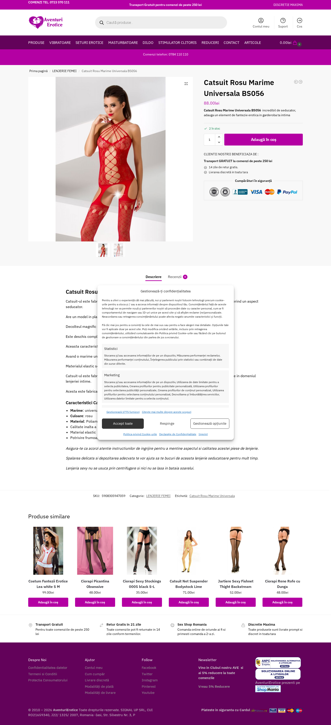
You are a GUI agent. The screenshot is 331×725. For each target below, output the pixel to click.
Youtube (148, 692)
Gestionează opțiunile (209, 423)
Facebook (149, 667)
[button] (291, 42)
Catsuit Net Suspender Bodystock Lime (189, 584)
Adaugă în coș (263, 139)
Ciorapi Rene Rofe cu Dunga (282, 584)
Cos (299, 26)
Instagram (150, 680)
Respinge (167, 423)
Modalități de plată (99, 686)
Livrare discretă (97, 680)
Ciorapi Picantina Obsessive (95, 584)
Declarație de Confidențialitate (177, 434)
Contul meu (261, 26)
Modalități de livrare (100, 692)
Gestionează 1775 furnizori (123, 412)
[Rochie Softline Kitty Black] (296, 82)
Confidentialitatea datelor (47, 667)
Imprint (203, 434)
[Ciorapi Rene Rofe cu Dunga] (283, 551)
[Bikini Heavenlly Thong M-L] (300, 82)
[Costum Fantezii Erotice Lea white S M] (48, 551)
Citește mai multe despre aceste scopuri (166, 412)
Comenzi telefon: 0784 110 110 (165, 54)
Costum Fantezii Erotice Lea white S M (48, 584)
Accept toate (123, 423)
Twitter (147, 674)
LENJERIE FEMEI (64, 71)
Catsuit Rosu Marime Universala (212, 496)
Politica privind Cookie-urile (140, 434)
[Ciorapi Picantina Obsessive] (95, 551)
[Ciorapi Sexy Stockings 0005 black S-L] (142, 551)
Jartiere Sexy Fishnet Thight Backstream (235, 584)
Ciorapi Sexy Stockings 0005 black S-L (142, 584)
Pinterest (149, 686)
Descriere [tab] (154, 276)
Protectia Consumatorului (48, 680)
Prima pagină (38, 71)
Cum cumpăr (95, 674)
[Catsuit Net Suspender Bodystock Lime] (189, 551)
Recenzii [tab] (177, 276)
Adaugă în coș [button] (48, 602)
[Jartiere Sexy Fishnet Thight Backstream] (236, 551)
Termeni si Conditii (42, 674)
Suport (283, 26)
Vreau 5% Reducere (214, 686)
